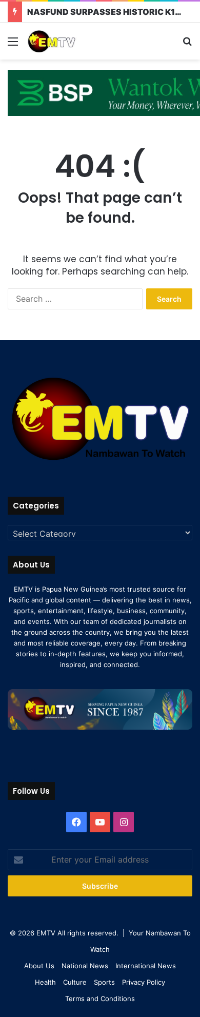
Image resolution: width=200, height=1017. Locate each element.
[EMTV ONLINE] (67, 41)
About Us (39, 966)
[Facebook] (76, 822)
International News (145, 966)
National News (85, 966)
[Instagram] (123, 822)
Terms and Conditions (100, 998)
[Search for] (187, 44)
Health (45, 982)
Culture (75, 982)
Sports (104, 982)
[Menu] (13, 44)
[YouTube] (100, 822)
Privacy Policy (143, 982)
